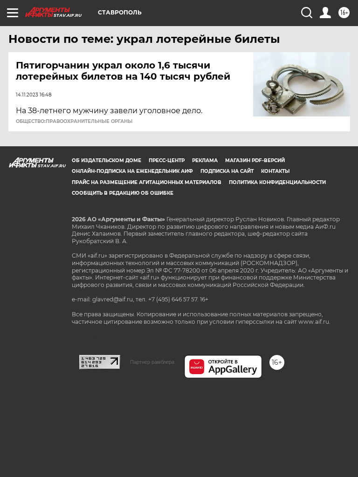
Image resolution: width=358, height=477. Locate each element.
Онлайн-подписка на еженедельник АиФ (132, 171)
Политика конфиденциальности (277, 182)
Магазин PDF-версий (255, 160)
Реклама (205, 160)
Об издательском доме (106, 160)
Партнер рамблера (152, 362)
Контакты (275, 171)
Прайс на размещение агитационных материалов (146, 182)
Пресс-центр (167, 160)
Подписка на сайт (227, 171)
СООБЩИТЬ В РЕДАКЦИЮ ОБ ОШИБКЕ (122, 193)
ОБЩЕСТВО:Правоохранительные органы (74, 121)
